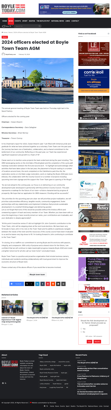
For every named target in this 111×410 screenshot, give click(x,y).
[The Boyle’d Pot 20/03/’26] (62, 308)
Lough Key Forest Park (56, 387)
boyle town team (38, 274)
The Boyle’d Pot (43, 21)
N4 (67, 387)
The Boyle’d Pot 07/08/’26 (37, 318)
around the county (64, 361)
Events (18, 21)
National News (57, 21)
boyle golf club (54, 376)
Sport (24, 21)
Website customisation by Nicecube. (44, 403)
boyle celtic (67, 365)
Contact (75, 21)
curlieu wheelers (45, 384)
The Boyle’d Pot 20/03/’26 (62, 318)
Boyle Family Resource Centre (49, 373)
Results (97, 342)
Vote (89, 342)
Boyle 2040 (43, 365)
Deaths (32, 21)
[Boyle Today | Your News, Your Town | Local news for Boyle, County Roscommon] (13, 8)
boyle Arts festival (55, 365)
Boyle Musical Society (46, 380)
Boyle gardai (43, 376)
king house (43, 387)
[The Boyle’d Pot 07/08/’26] (37, 308)
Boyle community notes (47, 369)
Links (67, 21)
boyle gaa (64, 373)
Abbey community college (48, 361)
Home (4, 21)
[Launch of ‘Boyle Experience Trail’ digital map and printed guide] (12, 308)
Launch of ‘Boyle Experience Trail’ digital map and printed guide (11, 320)
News (11, 21)
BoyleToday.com (11, 54)
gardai (66, 384)
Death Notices (57, 384)
